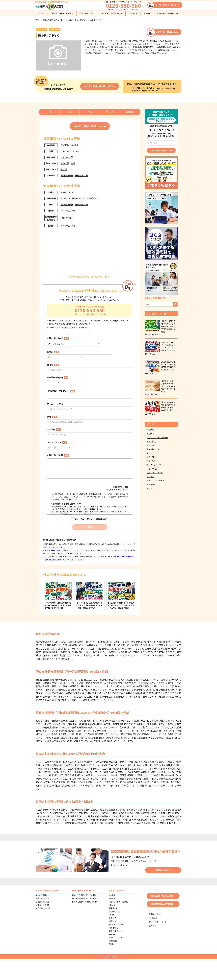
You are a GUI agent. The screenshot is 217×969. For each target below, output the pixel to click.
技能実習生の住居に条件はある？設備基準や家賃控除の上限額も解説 (168, 365)
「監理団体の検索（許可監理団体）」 (120, 556)
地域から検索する (42, 895)
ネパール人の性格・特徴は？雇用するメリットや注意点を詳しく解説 (168, 346)
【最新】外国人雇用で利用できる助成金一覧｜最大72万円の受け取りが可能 (168, 326)
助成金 (149, 453)
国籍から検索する (42, 898)
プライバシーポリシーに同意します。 (92, 518)
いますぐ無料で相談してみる (167, 32)
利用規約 (153, 917)
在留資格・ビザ (153, 449)
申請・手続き (152, 468)
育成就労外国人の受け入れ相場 (84, 895)
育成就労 (65, 145)
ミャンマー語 (67, 157)
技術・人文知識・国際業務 (157, 437)
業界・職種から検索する (45, 908)
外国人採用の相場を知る (110, 13)
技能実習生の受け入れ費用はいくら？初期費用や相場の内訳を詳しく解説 (168, 386)
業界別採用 (151, 445)
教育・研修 (151, 457)
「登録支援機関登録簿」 (53, 559)
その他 (149, 488)
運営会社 (147, 13)
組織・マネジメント (155, 472)
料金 (90, 112)
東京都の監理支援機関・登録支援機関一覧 (88, 276)
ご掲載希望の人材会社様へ (167, 13)
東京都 (64, 169)
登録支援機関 (81, 175)
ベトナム (65, 151)
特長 (49, 112)
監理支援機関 (67, 175)
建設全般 (65, 163)
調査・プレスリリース (155, 480)
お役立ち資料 (152, 484)
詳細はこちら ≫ (163, 870)
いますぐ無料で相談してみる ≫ (100, 86)
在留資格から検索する (44, 901)
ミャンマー (76, 151)
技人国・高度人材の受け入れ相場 (84, 901)
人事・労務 (151, 461)
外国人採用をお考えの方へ (163, 895)
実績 (70, 112)
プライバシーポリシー (159, 921)
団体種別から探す (42, 905)
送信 (89, 527)
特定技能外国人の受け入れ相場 (84, 898)
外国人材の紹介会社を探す (60, 13)
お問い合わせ (155, 913)
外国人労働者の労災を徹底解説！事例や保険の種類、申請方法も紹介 (168, 406)
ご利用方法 (133, 13)
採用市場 (150, 476)
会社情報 (130, 112)
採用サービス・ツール (155, 465)
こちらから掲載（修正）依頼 (54, 550)
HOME (41, 13)
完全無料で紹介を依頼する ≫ (167, 5)
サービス (110, 112)
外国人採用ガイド (86, 13)
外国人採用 (151, 441)
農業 (73, 163)
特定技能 (75, 145)
